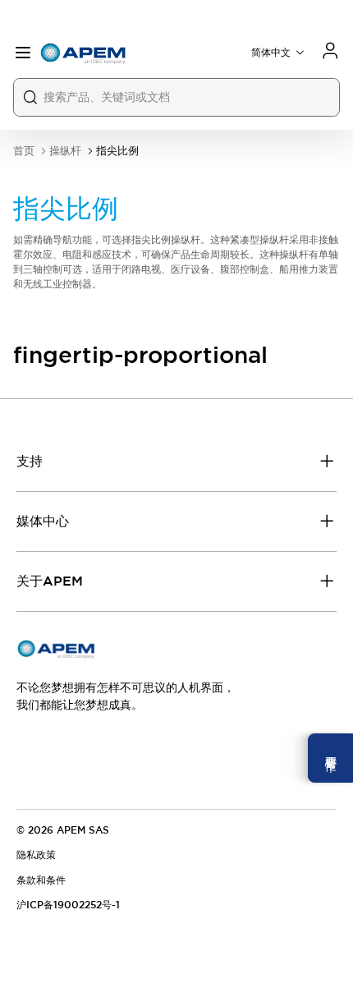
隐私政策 (36, 855)
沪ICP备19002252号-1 (68, 905)
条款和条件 (41, 880)
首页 (23, 151)
